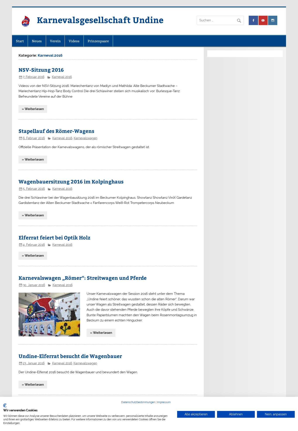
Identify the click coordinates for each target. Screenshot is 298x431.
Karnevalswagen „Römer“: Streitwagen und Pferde (83, 277)
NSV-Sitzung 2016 (41, 69)
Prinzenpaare (98, 41)
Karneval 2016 (62, 77)
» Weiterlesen (33, 109)
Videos (74, 41)
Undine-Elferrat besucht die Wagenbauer (70, 356)
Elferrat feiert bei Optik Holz (54, 237)
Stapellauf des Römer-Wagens (56, 130)
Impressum (164, 402)
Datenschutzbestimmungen (138, 402)
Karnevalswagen (85, 138)
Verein (55, 41)
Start (20, 41)
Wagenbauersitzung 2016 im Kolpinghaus (71, 181)
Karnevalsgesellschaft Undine (100, 19)
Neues (37, 41)
